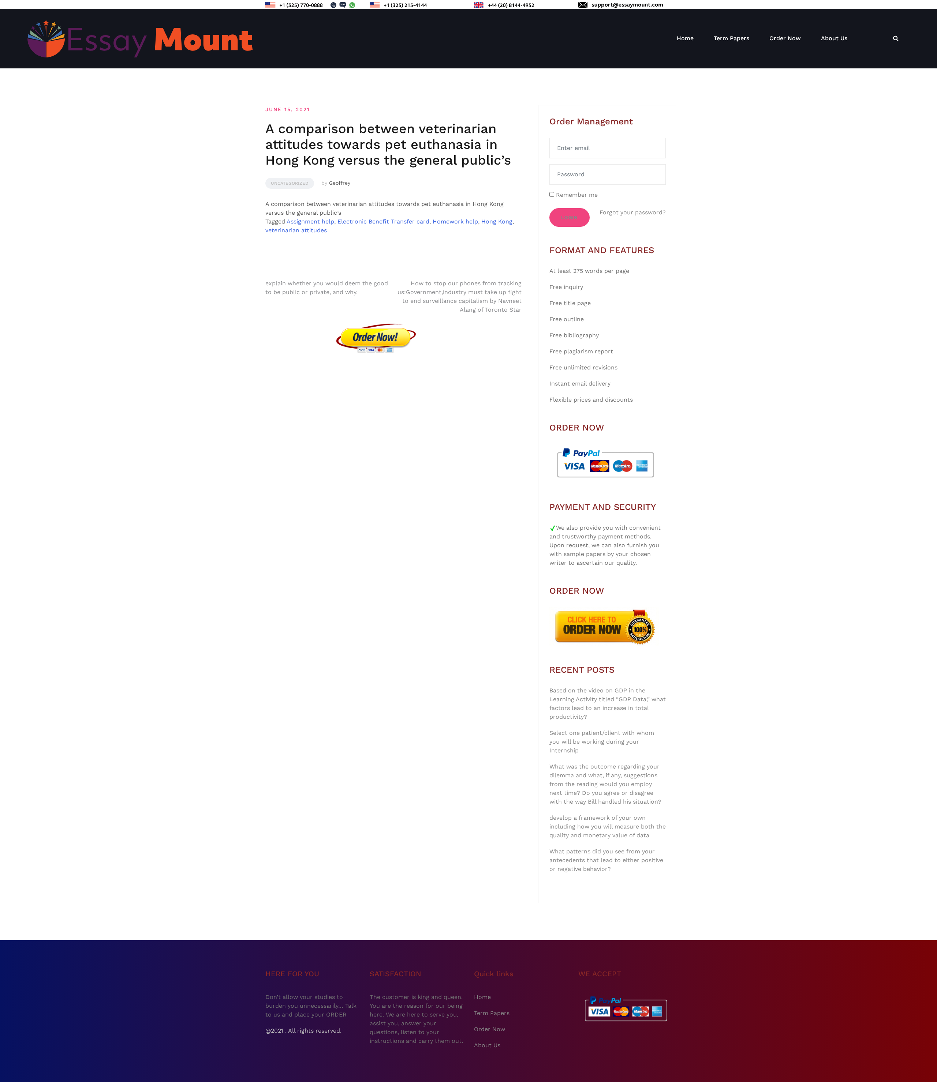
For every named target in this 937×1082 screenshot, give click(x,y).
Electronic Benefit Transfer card (383, 221)
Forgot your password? (633, 212)
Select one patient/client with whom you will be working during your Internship (601, 741)
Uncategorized (290, 183)
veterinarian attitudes (296, 230)
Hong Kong (496, 221)
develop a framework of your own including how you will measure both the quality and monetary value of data (607, 826)
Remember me (576, 194)
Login (569, 217)
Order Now (785, 38)
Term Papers (731, 38)
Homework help (455, 221)
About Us (834, 38)
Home (685, 38)
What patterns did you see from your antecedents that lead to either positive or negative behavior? (606, 860)
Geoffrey (339, 183)
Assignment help (310, 221)
